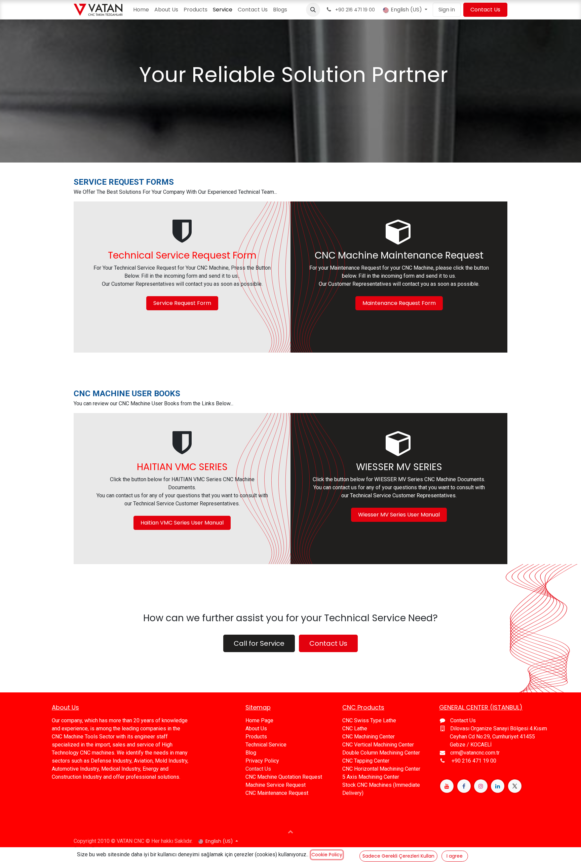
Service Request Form (182, 303)
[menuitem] (141, 9)
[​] (447, 786)
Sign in (446, 9)
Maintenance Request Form (399, 303)
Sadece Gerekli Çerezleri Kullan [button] (398, 856)
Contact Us (485, 9)
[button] (313, 10)
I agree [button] (455, 856)
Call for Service (259, 643)
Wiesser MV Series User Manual (399, 514)
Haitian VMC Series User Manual (182, 523)
